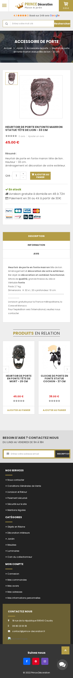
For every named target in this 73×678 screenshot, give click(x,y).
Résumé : (11, 153)
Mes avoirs (13, 585)
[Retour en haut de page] (65, 651)
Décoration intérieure (18, 532)
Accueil (8, 48)
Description (36, 236)
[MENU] (4, 5)
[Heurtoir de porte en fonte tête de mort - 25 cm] (19, 357)
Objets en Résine (16, 526)
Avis (36, 253)
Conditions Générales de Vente (24, 485)
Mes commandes (17, 579)
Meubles (11, 544)
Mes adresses (14, 591)
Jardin (19, 48)
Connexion (13, 573)
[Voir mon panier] (66, 4)
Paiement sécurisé (17, 497)
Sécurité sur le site (17, 504)
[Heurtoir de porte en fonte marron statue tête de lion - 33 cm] (11, 78)
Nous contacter (15, 479)
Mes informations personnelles (23, 597)
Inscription (63, 453)
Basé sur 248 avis (36, 15)
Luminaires (13, 550)
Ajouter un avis (36, 136)
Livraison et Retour (17, 491)
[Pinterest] (35, 661)
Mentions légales (16, 510)
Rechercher (62, 23)
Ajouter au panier (41, 176)
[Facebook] (26, 661)
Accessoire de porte (37, 48)
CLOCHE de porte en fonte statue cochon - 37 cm (54, 378)
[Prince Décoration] (34, 5)
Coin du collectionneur (19, 556)
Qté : (8, 175)
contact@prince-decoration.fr (28, 631)
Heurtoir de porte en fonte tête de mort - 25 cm (19, 378)
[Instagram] (44, 661)
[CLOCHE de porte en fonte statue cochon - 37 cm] (54, 357)
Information (36, 245)
